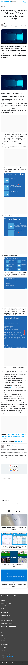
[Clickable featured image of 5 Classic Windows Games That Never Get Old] (14, 557)
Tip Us (2, 608)
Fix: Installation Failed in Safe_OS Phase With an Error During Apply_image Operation (13, 436)
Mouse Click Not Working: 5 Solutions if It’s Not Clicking (14, 528)
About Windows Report (6, 603)
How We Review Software (7, 623)
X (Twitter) (11, 595)
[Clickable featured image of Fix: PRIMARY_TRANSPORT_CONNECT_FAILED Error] (14, 575)
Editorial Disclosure (5, 618)
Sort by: (17, 504)
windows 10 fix (18, 441)
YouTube (14, 595)
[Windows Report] (9, 2)
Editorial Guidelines (5, 615)
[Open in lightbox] (14, 82)
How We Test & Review (6, 620)
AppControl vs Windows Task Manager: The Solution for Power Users (14, 547)
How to (2, 635)
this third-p (13, 387)
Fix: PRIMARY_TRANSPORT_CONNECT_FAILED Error (14, 584)
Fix (1, 632)
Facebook (7, 595)
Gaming (3, 638)
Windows (3, 6)
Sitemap (3, 650)
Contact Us (3, 606)
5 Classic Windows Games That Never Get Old (14, 565)
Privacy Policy (4, 653)
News (2, 630)
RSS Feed (3, 647)
